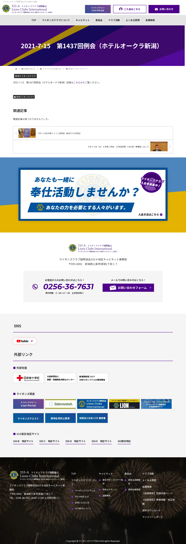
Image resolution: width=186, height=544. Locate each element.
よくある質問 (133, 20)
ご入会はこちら (132, 9)
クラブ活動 (114, 20)
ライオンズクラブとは (85, 490)
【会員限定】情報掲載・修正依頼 (158, 502)
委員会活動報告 (134, 481)
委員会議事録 (134, 489)
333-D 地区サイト (75, 441)
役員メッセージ (109, 489)
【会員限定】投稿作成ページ (157, 493)
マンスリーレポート (152, 517)
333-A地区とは (82, 496)
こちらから (79, 82)
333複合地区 (124, 441)
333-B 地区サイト (23, 441)
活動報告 (106, 495)
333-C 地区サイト (49, 441)
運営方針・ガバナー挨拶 (112, 481)
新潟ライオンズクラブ (25, 97)
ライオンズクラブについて (56, 20)
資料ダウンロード (151, 510)
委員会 (98, 20)
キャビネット (83, 20)
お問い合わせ (166, 9)
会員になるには (82, 502)
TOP (33, 20)
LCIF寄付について (83, 508)
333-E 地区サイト (102, 441)
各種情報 (150, 20)
